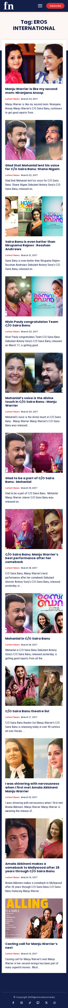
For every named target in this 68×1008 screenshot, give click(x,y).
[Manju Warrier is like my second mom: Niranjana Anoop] (34, 64)
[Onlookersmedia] (8, 6)
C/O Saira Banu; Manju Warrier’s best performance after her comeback (31, 558)
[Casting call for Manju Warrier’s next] (34, 918)
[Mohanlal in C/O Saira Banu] (34, 613)
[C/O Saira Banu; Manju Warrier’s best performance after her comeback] (34, 529)
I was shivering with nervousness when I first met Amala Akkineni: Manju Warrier (32, 787)
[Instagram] (21, 1003)
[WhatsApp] (54, 1003)
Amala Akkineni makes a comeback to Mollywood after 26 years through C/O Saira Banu (32, 867)
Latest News (12, 99)
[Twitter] (46, 1003)
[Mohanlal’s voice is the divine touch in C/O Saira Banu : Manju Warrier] (34, 373)
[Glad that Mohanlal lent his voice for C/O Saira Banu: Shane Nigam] (34, 140)
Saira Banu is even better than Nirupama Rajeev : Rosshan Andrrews (30, 245)
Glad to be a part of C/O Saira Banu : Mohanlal (29, 480)
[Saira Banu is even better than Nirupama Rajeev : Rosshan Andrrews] (34, 216)
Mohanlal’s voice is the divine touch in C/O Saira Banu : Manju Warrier (31, 402)
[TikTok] (30, 1003)
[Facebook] (13, 1003)
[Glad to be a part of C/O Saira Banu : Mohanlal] (34, 453)
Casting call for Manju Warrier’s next (31, 946)
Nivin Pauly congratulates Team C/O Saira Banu (31, 324)
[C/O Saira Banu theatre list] (34, 686)
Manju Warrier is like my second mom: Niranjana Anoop (31, 91)
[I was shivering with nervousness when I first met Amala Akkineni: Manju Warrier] (34, 758)
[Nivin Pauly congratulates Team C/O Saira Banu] (34, 296)
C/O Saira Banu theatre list (27, 711)
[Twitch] (38, 1003)
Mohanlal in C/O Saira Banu (27, 638)
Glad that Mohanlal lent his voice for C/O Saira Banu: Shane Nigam (32, 167)
